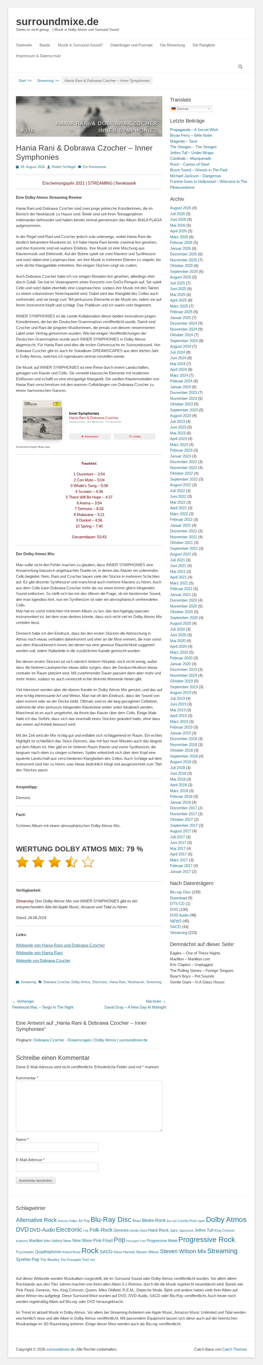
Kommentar (27, 1078)
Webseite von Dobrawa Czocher (43, 960)
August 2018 (180, 762)
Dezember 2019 (183, 669)
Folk (86, 1230)
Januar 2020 (180, 664)
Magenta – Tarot (183, 141)
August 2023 (180, 415)
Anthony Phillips (67, 1220)
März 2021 (179, 583)
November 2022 (183, 467)
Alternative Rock (36, 1220)
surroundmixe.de (57, 21)
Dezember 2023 (183, 392)
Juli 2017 (177, 837)
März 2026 (179, 237)
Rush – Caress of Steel (189, 164)
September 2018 (184, 756)
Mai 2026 (177, 225)
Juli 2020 (177, 629)
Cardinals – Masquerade (190, 158)
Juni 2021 (178, 565)
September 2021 (184, 548)
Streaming (48, 80)
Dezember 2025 (183, 254)
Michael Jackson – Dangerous (195, 176)
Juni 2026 (178, 219)
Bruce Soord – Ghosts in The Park (199, 170)
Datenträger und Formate (131, 45)
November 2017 (183, 814)
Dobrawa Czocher (56, 982)
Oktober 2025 (181, 265)
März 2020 (179, 652)
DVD (174, 909)
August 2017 (180, 831)
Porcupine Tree (136, 1240)
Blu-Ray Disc (111, 1219)
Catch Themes (234, 1349)
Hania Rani (117, 982)
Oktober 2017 (181, 819)
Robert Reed (71, 1252)
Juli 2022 (177, 491)
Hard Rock (158, 1230)
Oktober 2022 (181, 473)
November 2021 (183, 537)
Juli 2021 (177, 560)
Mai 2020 (177, 641)
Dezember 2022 (183, 462)
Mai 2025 (177, 294)
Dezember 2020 (183, 600)
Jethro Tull (203, 1230)
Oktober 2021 (181, 542)
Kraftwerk (22, 1240)
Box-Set (172, 1220)
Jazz (174, 1230)
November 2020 (183, 606)
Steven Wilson (147, 1252)
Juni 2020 (178, 635)
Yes (92, 1260)
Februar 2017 (181, 865)
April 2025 (178, 300)
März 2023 (179, 444)
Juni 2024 (178, 358)
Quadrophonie (48, 1252)
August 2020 (180, 623)
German (182, 109)
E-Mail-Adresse (30, 1160)
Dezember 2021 (183, 531)
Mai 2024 (177, 364)
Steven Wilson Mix (183, 1251)
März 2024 (179, 375)
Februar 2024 (181, 381)
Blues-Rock (154, 1220)
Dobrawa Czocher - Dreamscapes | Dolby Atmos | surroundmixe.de (90, 1040)
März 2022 (179, 514)
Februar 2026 (181, 242)
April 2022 (178, 508)
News (67, 1241)
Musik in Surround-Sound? (80, 45)
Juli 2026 (177, 214)
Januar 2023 (180, 456)
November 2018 (183, 744)
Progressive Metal (162, 1241)
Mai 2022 (177, 502)
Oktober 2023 (181, 404)
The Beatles (50, 1260)
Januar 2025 (180, 317)
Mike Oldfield (53, 1241)
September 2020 (184, 617)
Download (178, 898)
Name (22, 1139)
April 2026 (178, 231)
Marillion (36, 1240)
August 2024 (180, 346)
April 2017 (178, 854)
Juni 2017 (178, 842)
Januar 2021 (180, 594)
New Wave (82, 1240)
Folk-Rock (101, 1230)
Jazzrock (186, 1230)
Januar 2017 (180, 871)
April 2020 (178, 646)
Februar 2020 (181, 658)
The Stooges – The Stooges (193, 147)
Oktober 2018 (181, 750)
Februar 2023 (181, 450)
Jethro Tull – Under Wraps (192, 153)
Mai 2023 (177, 433)
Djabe (201, 1220)
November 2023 (183, 398)
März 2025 (179, 306)
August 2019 (180, 692)
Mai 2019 (177, 710)
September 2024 (184, 340)
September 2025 (184, 271)
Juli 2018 (177, 767)
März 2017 (179, 860)
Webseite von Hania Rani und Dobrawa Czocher (60, 945)
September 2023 (184, 410)
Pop (119, 1239)
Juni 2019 (178, 704)
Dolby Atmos (80, 982)
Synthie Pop (27, 1259)
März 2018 (179, 791)
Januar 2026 (180, 248)
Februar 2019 (181, 727)
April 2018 (178, 785)
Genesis (121, 1230)
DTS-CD (177, 903)
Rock (90, 1250)
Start (25, 80)
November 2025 (183, 260)
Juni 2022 (178, 496)
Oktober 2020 (181, 612)
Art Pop (84, 1221)
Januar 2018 (180, 802)
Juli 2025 (177, 283)
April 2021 (178, 577)
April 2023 (178, 438)
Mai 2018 (177, 779)
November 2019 (183, 675)
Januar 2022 (180, 525)
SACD (175, 926)
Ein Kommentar (94, 167)
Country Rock (187, 1221)
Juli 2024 (177, 352)
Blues (137, 1221)
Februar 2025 (181, 312)
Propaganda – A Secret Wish (194, 129)
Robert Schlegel (64, 167)
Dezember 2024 (183, 323)
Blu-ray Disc (180, 892)
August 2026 (180, 208)
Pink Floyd (103, 1240)
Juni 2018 (178, 773)
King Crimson (224, 1230)
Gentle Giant (138, 1230)
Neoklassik (136, 982)
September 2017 (184, 825)
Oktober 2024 (181, 335)
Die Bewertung (172, 45)
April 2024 (178, 369)
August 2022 (180, 485)
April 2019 (178, 715)
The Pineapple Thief (75, 1259)
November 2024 (183, 329)
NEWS (176, 921)
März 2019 (179, 721)
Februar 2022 (181, 519)
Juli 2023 (177, 421)
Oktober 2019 (181, 681)
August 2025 (180, 277)
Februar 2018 (181, 796)
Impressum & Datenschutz (38, 56)
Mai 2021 (177, 571)
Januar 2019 (180, 733)
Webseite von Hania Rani (39, 953)
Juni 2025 (178, 288)
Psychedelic (25, 1252)
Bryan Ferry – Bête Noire (191, 135)
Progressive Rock (206, 1239)
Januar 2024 (180, 387)
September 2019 (184, 687)
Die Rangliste (204, 45)
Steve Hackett (124, 1252)
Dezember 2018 (183, 738)
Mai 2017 (177, 848)
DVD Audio (179, 915)
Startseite (24, 45)
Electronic (99, 982)
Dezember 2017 (183, 808)
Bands (45, 45)
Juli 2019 (177, 698)
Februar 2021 (181, 588)
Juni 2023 (178, 427)
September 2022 (184, 479)
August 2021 (180, 554)
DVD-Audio (42, 1230)
